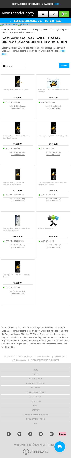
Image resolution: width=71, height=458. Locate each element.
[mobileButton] (53, 14)
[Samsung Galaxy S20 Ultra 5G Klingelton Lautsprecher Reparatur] (53, 179)
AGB (35, 423)
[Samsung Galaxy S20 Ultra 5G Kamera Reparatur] (18, 272)
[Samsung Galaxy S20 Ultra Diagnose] (18, 86)
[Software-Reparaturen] (53, 225)
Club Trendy (35, 397)
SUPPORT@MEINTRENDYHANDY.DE (45, 360)
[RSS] (30, 434)
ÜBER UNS (35, 388)
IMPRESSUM (36, 401)
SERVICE (35, 374)
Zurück (6, 30)
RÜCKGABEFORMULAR (35, 383)
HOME (35, 370)
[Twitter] (19, 434)
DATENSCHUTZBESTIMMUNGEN (35, 414)
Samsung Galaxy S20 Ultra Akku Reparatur (53, 136)
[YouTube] (41, 434)
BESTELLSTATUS (35, 379)
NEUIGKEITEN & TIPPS (35, 419)
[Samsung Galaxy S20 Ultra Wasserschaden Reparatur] (53, 86)
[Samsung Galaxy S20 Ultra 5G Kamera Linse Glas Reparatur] (18, 133)
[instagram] (52, 434)
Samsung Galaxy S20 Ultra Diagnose (15, 89)
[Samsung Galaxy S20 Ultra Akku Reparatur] (53, 133)
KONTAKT (35, 410)
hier (56, 4)
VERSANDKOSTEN (18, 108)
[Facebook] (9, 434)
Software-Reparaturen (45, 228)
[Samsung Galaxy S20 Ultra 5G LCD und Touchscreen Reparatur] (18, 225)
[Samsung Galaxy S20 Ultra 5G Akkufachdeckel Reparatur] (18, 179)
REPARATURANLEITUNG (35, 392)
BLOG (35, 405)
